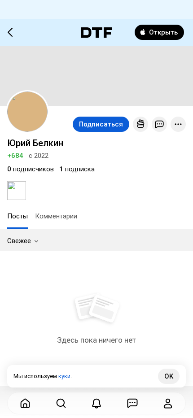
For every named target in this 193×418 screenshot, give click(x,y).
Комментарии (56, 216)
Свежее (19, 241)
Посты (17, 216)
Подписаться (101, 124)
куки (64, 376)
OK (168, 376)
